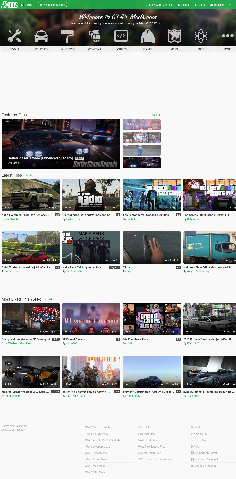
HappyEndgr (12, 395)
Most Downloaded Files (151, 446)
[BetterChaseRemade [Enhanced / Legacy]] (141, 162)
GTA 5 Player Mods (96, 459)
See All (156, 114)
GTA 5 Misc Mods (95, 472)
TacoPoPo (193, 395)
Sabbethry (133, 219)
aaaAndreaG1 (74, 271)
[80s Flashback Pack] (141, 137)
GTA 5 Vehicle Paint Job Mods (102, 440)
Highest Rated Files (149, 453)
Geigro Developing (198, 271)
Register (218, 4)
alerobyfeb (11, 219)
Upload (184, 4)
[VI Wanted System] (141, 124)
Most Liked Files (147, 440)
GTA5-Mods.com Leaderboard (155, 459)
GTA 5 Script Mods (96, 453)
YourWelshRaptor (76, 395)
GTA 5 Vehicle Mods (96, 433)
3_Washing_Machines (18, 343)
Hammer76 (11, 271)
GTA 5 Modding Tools (97, 427)
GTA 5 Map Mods (95, 466)
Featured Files (146, 433)
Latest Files (145, 427)
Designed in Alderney (13, 426)
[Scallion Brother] (141, 150)
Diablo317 (193, 343)
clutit (129, 343)
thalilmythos (73, 219)
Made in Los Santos (13, 429)
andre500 (71, 343)
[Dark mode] (230, 4)
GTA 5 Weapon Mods (97, 446)
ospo (129, 271)
